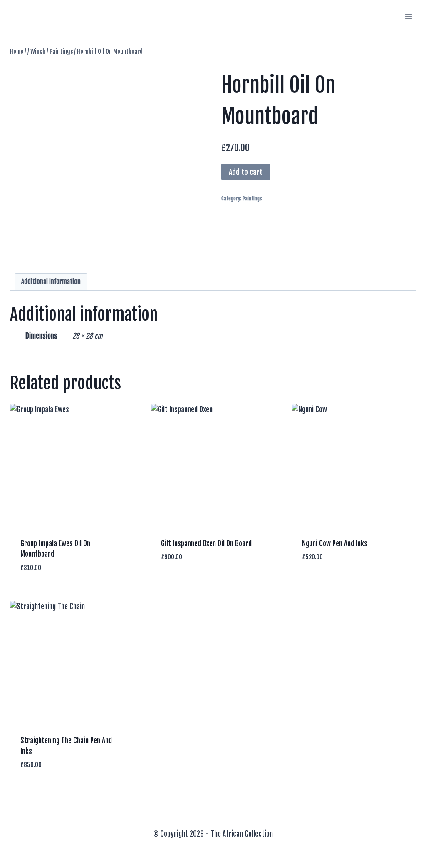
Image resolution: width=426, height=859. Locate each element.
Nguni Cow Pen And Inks (334, 543)
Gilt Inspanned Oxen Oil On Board (206, 543)
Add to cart (246, 172)
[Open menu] (408, 16)
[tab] (51, 282)
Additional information (51, 282)
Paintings (252, 198)
